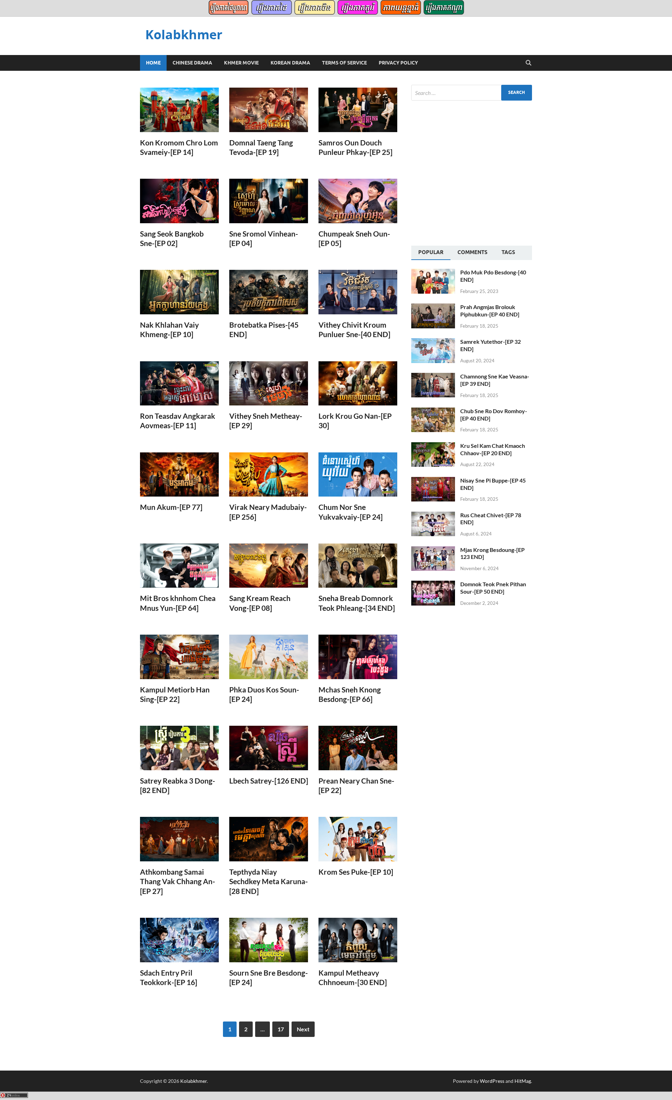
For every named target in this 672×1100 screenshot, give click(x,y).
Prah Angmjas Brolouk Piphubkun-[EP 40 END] (489, 310)
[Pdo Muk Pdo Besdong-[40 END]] (433, 272)
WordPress (492, 1081)
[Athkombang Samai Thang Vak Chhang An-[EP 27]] (179, 839)
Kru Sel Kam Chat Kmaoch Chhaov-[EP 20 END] (492, 449)
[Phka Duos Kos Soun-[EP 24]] (268, 657)
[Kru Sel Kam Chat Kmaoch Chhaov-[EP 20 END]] (433, 446)
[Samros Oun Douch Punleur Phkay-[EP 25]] (357, 110)
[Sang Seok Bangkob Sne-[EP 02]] (179, 201)
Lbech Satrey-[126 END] (268, 780)
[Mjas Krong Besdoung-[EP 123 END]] (433, 550)
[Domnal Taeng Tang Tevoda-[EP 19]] (268, 110)
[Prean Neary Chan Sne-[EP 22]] (357, 748)
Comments (472, 252)
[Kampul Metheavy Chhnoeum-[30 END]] (357, 940)
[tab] (430, 253)
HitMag (522, 1081)
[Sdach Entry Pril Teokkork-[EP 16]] (179, 940)
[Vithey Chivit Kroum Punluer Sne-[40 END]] (357, 292)
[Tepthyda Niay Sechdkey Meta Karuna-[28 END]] (268, 839)
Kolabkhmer (183, 34)
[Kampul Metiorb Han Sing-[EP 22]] (179, 657)
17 (281, 1029)
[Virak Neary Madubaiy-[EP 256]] (268, 474)
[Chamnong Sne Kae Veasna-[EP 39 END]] (433, 377)
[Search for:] (471, 93)
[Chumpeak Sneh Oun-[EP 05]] (357, 201)
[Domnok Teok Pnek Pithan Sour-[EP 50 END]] (433, 584)
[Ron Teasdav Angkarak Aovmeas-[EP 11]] (179, 383)
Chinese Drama (192, 63)
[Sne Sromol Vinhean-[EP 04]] (268, 201)
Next (303, 1029)
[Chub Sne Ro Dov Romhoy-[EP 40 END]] (433, 411)
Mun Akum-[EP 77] (171, 507)
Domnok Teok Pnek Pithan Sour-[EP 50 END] (493, 588)
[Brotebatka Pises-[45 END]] (268, 292)
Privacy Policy (398, 63)
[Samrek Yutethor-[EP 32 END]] (433, 342)
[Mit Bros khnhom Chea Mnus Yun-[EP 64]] (179, 566)
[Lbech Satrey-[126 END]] (268, 748)
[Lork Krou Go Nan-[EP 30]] (357, 383)
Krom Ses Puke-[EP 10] (355, 871)
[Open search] (528, 63)
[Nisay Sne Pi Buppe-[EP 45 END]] (433, 481)
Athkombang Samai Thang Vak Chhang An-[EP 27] (177, 881)
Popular (430, 252)
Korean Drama (290, 63)
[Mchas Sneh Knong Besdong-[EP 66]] (357, 657)
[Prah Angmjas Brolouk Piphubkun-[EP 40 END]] (433, 307)
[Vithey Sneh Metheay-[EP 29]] (268, 383)
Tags (508, 252)
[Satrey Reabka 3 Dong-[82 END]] (179, 748)
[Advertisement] (470, 172)
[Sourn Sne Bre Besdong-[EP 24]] (268, 940)
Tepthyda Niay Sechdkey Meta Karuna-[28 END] (268, 881)
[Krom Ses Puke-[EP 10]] (357, 839)
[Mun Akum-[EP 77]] (179, 474)
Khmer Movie (241, 63)
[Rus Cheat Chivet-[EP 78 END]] (433, 515)
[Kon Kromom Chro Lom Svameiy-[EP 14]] (179, 110)
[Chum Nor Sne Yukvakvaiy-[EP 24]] (357, 474)
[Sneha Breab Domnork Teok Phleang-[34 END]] (357, 566)
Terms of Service (344, 63)
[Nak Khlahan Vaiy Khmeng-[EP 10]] (179, 292)
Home (153, 63)
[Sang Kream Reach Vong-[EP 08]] (268, 566)
